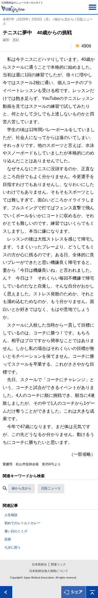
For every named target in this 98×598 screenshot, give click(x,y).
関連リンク (58, 564)
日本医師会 (39, 564)
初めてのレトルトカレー (22, 523)
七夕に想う (12, 547)
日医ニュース (51, 488)
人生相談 (10, 515)
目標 (7, 539)
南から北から (21, 488)
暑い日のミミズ (15, 531)
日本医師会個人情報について (48, 570)
